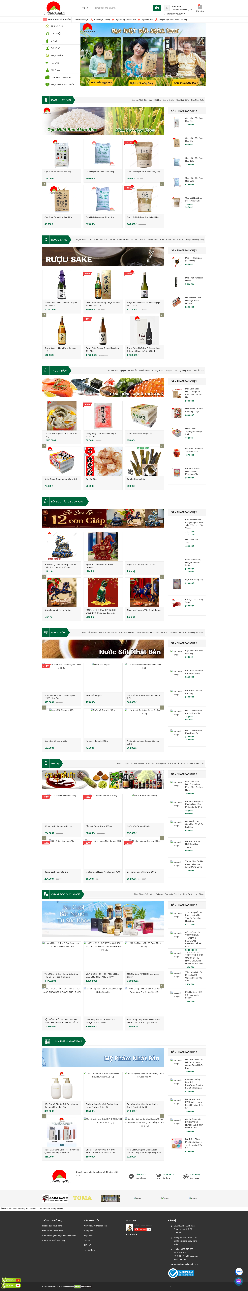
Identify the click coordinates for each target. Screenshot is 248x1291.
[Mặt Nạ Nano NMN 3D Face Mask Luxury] (144, 956)
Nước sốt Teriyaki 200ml (97, 741)
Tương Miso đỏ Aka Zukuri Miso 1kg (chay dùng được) (194, 864)
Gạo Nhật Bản (147, 20)
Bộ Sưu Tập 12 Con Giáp (126, 20)
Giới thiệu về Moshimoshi (95, 1226)
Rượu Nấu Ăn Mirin (176, 763)
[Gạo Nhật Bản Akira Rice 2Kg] (61, 199)
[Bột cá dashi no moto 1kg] (61, 854)
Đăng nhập (177, 9)
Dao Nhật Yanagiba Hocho (194, 279)
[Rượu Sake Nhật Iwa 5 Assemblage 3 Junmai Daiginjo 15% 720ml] (144, 330)
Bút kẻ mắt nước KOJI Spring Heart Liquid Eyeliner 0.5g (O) (194, 1103)
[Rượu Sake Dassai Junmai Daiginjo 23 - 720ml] (61, 285)
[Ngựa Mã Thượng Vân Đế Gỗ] (144, 546)
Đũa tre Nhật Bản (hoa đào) (193, 259)
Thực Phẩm (59, 370)
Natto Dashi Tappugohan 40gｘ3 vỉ (60, 479)
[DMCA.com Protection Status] (83, 1287)
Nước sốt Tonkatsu (127, 632)
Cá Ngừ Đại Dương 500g (194, 600)
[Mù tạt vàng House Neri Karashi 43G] (103, 854)
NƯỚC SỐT (58, 632)
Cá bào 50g (91, 479)
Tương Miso (161, 763)
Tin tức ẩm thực (81, 20)
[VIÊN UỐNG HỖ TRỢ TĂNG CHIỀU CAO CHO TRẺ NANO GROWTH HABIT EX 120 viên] (103, 956)
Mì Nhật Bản (157, 371)
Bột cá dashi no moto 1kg (56, 872)
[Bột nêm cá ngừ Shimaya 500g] (144, 854)
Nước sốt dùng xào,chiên (193, 632)
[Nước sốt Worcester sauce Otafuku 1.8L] (144, 677)
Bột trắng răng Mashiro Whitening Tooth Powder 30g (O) (193, 1143)
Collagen (159, 894)
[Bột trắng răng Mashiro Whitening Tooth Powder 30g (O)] (144, 1086)
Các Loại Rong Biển (182, 371)
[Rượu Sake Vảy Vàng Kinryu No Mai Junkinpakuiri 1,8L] (103, 285)
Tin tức (87, 1240)
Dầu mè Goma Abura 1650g (99, 826)
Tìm (157, 8)
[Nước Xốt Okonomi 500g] (61, 723)
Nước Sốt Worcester (108, 632)
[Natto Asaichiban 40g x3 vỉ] (144, 415)
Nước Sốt (150, 763)
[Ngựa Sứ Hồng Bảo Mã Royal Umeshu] (103, 546)
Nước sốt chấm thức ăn (170, 632)
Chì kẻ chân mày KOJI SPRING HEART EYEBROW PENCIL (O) (194, 1123)
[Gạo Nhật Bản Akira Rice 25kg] (103, 199)
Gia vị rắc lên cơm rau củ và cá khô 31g (194, 824)
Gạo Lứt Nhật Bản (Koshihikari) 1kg (143, 171)
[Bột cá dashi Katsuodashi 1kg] (61, 808)
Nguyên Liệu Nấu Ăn (128, 371)
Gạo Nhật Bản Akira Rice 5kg (57, 171)
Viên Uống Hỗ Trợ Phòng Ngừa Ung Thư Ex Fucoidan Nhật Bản (193, 916)
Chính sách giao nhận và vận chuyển (59, 1235)
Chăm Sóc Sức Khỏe (65, 894)
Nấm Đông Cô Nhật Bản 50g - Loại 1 (194, 410)
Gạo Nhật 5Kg (168, 100)
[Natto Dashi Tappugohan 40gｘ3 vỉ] (61, 461)
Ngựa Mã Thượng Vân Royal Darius (143, 610)
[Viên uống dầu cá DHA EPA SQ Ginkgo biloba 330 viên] (103, 1002)
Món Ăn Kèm (144, 371)
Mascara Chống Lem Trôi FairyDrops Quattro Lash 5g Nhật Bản (194, 1083)
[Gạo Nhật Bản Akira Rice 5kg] (61, 154)
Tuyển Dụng (89, 1250)
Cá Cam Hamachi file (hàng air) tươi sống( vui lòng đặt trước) (194, 524)
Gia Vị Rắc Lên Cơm (195, 763)
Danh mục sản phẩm (59, 19)
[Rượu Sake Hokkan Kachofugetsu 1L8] (61, 330)
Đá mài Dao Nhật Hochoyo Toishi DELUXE (193, 300)
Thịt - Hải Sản (112, 371)
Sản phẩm (89, 1230)
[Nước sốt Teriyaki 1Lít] (103, 677)
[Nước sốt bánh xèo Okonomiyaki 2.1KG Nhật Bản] (61, 677)
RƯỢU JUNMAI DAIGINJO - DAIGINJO (91, 240)
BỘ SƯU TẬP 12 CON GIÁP (68, 501)
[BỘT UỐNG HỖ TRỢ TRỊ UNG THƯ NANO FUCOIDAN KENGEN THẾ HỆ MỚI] (61, 1002)
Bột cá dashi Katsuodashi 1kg (58, 826)
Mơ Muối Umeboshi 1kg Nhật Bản (194, 450)
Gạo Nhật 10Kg (182, 100)
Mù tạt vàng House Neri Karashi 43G (103, 872)
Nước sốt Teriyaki (89, 632)
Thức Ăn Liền (198, 371)
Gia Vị (55, 763)
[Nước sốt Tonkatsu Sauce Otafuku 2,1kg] (144, 723)
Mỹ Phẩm (200, 894)
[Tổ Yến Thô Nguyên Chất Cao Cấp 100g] (61, 415)
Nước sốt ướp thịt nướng (147, 632)
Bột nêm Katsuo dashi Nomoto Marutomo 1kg (192, 471)
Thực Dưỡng (188, 894)
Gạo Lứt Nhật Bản (139, 100)
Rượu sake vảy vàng (195, 240)
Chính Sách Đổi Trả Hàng (53, 1240)
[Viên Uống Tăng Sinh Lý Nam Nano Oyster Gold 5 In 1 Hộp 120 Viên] (144, 1002)
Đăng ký (188, 9)
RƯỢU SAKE (59, 239)
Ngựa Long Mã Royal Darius (57, 610)
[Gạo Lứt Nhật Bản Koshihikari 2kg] (144, 199)
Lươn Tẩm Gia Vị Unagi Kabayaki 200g (193, 562)
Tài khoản (177, 6)
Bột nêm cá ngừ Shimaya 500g (141, 872)
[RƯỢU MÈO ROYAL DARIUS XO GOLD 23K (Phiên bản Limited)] (103, 592)
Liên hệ (87, 1245)
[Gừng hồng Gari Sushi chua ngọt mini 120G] (103, 415)
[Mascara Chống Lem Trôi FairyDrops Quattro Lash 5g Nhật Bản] (61, 1132)
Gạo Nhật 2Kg (155, 100)
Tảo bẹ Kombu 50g (136, 479)
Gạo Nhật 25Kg (197, 100)
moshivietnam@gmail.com (186, 1264)
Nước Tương (122, 763)
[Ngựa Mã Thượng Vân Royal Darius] (144, 592)
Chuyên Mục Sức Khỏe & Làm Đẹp (173, 20)
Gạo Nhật (88, 1235)
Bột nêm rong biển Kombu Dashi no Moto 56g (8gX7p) (194, 804)
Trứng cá (168, 371)
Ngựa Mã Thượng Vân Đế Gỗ (141, 564)
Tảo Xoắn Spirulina (173, 894)
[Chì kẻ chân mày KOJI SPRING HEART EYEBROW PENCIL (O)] (103, 1132)
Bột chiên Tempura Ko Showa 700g (194, 672)
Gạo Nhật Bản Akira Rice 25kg (100, 217)
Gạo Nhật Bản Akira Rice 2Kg (58, 217)
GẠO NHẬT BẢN (61, 100)
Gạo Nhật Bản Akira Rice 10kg (100, 171)
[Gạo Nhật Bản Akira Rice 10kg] (103, 154)
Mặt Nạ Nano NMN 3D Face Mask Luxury (194, 995)
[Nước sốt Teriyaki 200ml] (103, 723)
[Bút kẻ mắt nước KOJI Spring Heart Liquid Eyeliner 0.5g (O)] (103, 1086)
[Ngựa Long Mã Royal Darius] (61, 592)
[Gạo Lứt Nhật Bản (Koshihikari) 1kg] (144, 154)
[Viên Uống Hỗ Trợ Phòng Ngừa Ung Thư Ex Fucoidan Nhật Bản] (61, 956)
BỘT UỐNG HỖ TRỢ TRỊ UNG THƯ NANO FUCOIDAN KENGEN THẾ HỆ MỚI (61, 1022)
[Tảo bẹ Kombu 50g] (144, 461)
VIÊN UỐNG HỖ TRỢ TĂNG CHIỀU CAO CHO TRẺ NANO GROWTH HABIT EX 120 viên (102, 977)
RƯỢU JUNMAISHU (148, 240)
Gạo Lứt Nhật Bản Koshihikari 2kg (142, 217)
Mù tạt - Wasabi (137, 763)
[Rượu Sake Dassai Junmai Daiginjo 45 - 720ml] (144, 285)
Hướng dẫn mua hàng (52, 1226)
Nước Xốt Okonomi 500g (55, 741)
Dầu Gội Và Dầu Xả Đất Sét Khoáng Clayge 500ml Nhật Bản (194, 1063)
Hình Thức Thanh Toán (52, 1230)
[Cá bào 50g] (103, 461)
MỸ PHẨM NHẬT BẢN (68, 1041)
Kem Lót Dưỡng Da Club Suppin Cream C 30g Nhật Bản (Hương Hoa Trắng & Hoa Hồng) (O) (144, 1153)
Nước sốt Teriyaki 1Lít (96, 695)
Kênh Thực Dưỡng (102, 20)
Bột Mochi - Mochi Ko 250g (193, 691)
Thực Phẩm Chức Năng (144, 894)
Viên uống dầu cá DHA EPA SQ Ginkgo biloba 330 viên (193, 976)
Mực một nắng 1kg (194, 579)
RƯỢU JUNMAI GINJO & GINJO (124, 240)
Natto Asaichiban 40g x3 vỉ (139, 433)
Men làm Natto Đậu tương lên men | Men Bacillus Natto (194, 393)
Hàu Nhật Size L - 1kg (193, 541)
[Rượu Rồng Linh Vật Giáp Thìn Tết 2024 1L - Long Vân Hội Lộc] (61, 546)
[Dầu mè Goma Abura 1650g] (103, 808)
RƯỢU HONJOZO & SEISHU (171, 240)
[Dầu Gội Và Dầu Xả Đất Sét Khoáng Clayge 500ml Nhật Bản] (61, 1086)
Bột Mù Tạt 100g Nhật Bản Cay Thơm (192, 844)
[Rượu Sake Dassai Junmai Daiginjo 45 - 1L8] (103, 330)
